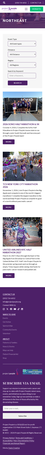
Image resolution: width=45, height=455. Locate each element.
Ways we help (8, 350)
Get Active (7, 322)
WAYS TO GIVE (9, 314)
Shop (4, 358)
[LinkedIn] (22, 309)
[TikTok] (19, 309)
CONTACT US (9, 294)
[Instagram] (4, 309)
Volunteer (6, 333)
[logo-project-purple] (9, 9)
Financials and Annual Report (14, 443)
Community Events (10, 330)
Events (5, 318)
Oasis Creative (14, 448)
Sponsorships (8, 326)
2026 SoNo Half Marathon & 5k (21, 124)
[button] (4, 2)
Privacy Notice (8, 438)
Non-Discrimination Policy (24, 441)
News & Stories (9, 346)
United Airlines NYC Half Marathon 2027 (17, 251)
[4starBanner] (32, 371)
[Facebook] (11, 309)
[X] (7, 309)
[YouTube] (15, 309)
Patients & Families (10, 343)
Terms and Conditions (23, 438)
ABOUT (6, 339)
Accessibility (7, 441)
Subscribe (23, 416)
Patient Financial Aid (10, 354)
